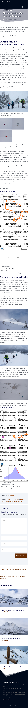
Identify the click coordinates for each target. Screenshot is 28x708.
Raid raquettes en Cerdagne (18, 692)
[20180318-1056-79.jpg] (14, 319)
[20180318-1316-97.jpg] (14, 389)
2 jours (8, 499)
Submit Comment (21, 555)
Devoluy (17, 499)
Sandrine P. (12, 501)
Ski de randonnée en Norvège (10, 638)
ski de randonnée (20, 501)
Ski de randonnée (11, 19)
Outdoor (7, 501)
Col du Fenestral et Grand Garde (11, 667)
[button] (14, 220)
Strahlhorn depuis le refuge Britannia (12, 610)
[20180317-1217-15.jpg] (6, 129)
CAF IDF (12, 499)
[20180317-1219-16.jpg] (18, 129)
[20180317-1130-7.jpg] (14, 101)
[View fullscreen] (2, 201)
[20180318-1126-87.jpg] (14, 355)
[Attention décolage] (6, 141)
